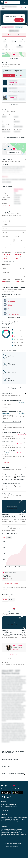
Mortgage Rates (5, 834)
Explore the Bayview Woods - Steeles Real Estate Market (13, 751)
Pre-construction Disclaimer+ (14, 846)
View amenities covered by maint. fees (14, 137)
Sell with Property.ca (16, 829)
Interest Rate (5, 236)
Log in (9, 20)
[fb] (5, 797)
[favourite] (22, 7)
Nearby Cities (6, 766)
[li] (8, 797)
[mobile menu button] (26, 2)
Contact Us (4, 831)
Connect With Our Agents (15, 831)
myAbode (12, 789)
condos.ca (3, 817)
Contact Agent (14, 654)
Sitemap (16, 821)
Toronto (3, 8)
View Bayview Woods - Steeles (10, 583)
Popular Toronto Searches (10, 759)
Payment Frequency (6, 244)
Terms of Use (8, 821)
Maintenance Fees (6, 264)
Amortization (17, 236)
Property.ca (4, 789)
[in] (11, 797)
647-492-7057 (16, 649)
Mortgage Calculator (16, 832)
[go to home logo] (8, 785)
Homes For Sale (15, 834)
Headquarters (17, 817)
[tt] (2, 797)
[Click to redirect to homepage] (2, 2)
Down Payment (5, 228)
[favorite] (19, 502)
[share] (25, 7)
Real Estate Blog (5, 829)
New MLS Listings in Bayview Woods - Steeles (13, 774)
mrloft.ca (10, 817)
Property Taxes (5, 272)
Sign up (19, 20)
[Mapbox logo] (5, 614)
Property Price (6, 221)
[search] (12, 2)
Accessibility (16, 819)
